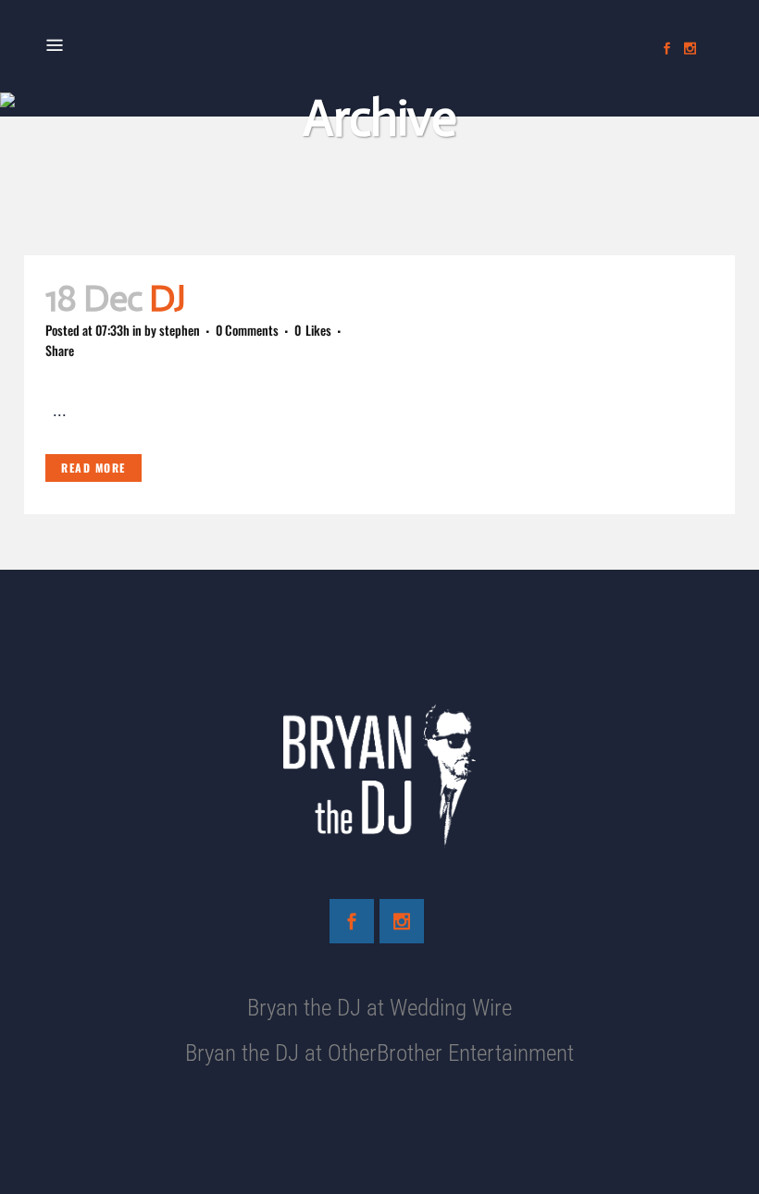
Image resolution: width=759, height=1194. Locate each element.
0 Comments (247, 329)
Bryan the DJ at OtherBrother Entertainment (379, 1053)
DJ (167, 298)
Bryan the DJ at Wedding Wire (379, 1007)
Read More (93, 467)
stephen (179, 329)
